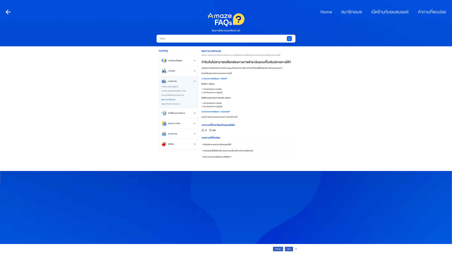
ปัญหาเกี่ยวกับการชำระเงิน (170, 104)
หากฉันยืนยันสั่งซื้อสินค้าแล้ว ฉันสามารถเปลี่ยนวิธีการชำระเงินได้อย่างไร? (228, 150)
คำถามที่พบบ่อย (432, 12)
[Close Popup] (296, 249)
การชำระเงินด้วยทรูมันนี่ (169, 86)
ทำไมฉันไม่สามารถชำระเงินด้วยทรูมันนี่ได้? (217, 144)
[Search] (289, 38)
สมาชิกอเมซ (351, 12)
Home (326, 12)
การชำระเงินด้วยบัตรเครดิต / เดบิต (173, 90)
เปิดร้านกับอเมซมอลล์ (390, 12)
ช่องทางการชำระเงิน (168, 99)
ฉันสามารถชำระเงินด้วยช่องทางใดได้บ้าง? (216, 156)
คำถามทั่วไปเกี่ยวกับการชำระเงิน (172, 95)
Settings (278, 249)
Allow (289, 249)
